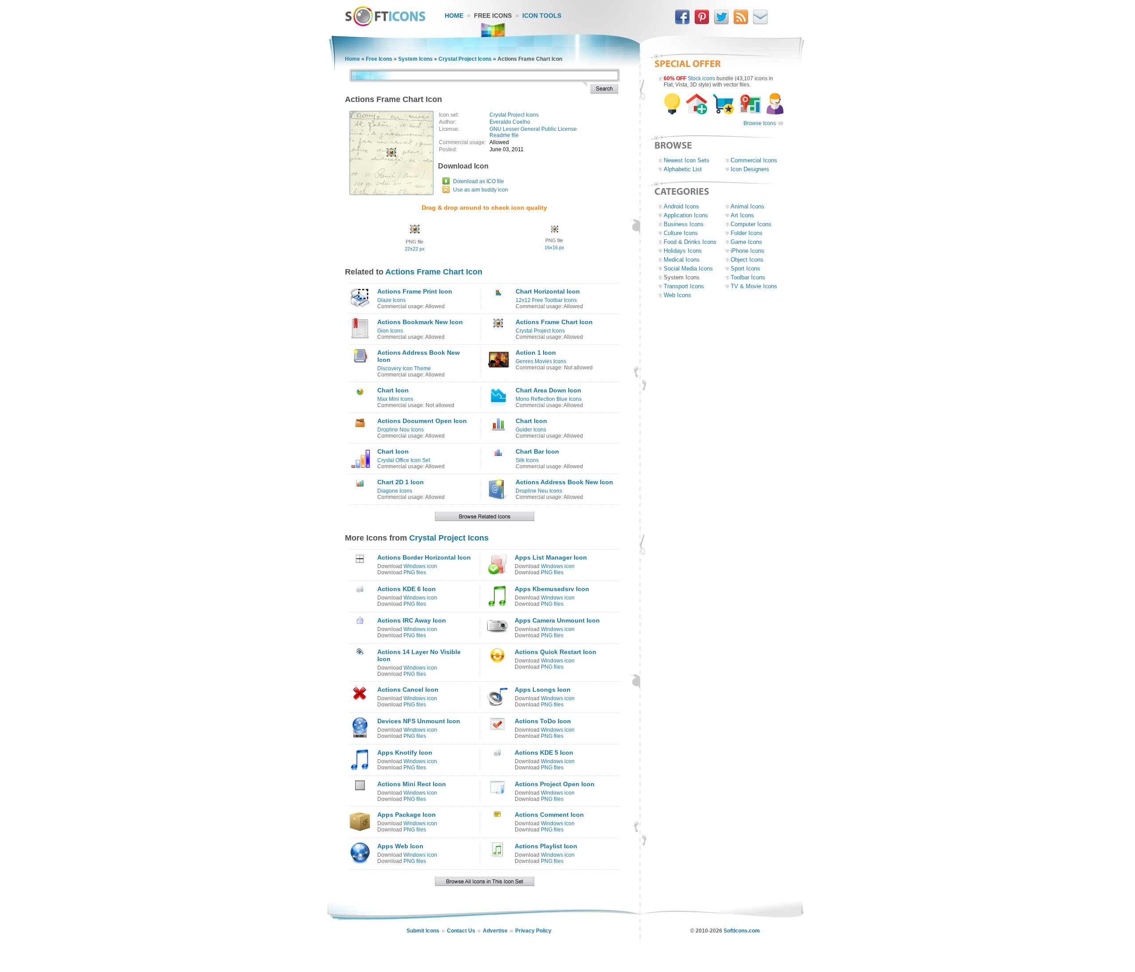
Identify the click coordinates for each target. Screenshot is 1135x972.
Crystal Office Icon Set (403, 460)
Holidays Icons (683, 250)
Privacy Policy (533, 931)
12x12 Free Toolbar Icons (546, 300)
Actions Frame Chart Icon (433, 271)
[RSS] (741, 22)
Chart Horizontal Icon (548, 291)
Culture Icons (681, 233)
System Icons (415, 59)
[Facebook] (682, 22)
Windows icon (420, 566)
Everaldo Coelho (509, 122)
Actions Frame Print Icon (414, 291)
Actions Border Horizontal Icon (424, 557)
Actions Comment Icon (549, 814)
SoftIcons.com (742, 931)
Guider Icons (531, 430)
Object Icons (747, 259)
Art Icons (742, 215)
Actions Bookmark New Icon (420, 321)
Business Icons (684, 224)
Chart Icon (393, 390)
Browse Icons (760, 123)
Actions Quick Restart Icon (555, 651)
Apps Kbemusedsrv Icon (552, 588)
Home (454, 15)
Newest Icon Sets (686, 160)
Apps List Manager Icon (551, 557)
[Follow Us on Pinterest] (702, 22)
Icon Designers (750, 169)
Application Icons (686, 215)
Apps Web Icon (400, 846)
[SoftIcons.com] (385, 24)
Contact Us (461, 931)
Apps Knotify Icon (404, 752)
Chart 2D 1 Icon (400, 482)
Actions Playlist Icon (546, 846)
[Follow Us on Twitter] (721, 22)
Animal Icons (747, 206)
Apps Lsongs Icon (543, 689)
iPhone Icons (747, 250)
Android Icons (681, 206)
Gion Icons (390, 331)
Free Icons (493, 15)
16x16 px (554, 247)
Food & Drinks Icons (690, 242)
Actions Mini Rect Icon (411, 784)
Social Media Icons (688, 268)
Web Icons (677, 295)
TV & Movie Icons (754, 286)
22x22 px (415, 248)
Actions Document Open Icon (422, 420)
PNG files (414, 572)
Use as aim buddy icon (480, 190)
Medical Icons (682, 259)
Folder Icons (747, 233)
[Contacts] (760, 22)
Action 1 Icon (536, 352)
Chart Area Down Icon (548, 390)
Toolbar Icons (748, 277)
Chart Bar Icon (537, 451)
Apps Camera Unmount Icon (557, 620)
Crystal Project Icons (465, 59)
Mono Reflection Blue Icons (549, 399)
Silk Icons (527, 460)
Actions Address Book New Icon (564, 482)
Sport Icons (745, 268)
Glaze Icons (391, 300)
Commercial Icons (754, 160)
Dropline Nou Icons (400, 430)
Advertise (495, 931)
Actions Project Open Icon (555, 784)
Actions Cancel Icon (407, 689)
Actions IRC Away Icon (411, 620)
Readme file (504, 135)
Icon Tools (541, 15)
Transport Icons (684, 286)
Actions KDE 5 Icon (544, 752)
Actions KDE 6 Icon (406, 588)
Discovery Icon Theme (404, 368)
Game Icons (746, 242)
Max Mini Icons (395, 399)
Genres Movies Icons (541, 361)
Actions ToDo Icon (543, 721)
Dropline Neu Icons (539, 491)
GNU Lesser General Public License (533, 129)
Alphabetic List (683, 169)
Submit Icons (423, 931)
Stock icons (701, 78)
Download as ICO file (478, 181)
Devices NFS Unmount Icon (418, 721)
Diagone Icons (394, 491)
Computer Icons (751, 224)
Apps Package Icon (406, 814)
